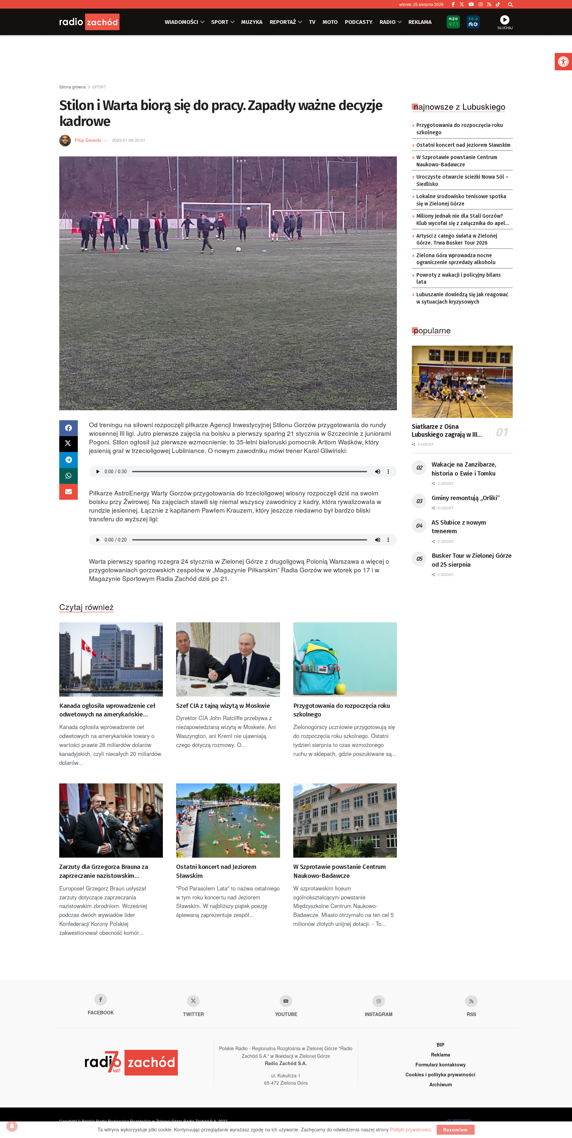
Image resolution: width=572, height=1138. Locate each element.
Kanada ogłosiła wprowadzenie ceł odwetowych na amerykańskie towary (107, 710)
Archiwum (440, 1084)
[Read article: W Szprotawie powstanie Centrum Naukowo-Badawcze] (345, 820)
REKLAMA (420, 22)
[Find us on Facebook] (453, 4)
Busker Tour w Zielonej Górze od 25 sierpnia (472, 560)
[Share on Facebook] (68, 428)
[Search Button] (510, 4)
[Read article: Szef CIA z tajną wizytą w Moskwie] (228, 659)
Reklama (440, 1054)
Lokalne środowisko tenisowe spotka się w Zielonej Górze (461, 200)
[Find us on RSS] (489, 4)
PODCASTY (358, 22)
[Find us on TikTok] (498, 4)
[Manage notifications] (12, 1126)
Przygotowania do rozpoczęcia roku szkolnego (341, 710)
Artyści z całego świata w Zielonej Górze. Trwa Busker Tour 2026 (456, 239)
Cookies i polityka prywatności (440, 1074)
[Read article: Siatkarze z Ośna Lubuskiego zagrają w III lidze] (462, 382)
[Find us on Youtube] (286, 1001)
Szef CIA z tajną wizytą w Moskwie (223, 706)
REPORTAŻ (283, 22)
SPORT (219, 22)
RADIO (388, 22)
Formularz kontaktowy (440, 1064)
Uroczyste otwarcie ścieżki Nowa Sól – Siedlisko (462, 180)
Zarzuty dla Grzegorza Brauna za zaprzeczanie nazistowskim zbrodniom (103, 871)
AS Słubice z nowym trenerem (459, 527)
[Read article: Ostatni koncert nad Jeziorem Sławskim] (228, 820)
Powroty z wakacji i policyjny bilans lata (458, 278)
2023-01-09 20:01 (128, 140)
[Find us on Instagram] (481, 4)
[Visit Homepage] (99, 22)
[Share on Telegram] (68, 460)
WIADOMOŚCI (181, 22)
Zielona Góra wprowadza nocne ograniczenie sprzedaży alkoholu (456, 259)
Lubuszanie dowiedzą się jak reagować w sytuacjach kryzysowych (462, 298)
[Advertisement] (286, 60)
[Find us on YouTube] (471, 4)
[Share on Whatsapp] (68, 476)
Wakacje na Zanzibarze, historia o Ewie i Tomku (464, 469)
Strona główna (72, 86)
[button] (563, 61)
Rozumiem (455, 1129)
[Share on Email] (68, 492)
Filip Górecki (88, 140)
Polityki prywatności (410, 1129)
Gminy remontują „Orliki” (466, 498)
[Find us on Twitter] (461, 4)
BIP (440, 1044)
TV (312, 22)
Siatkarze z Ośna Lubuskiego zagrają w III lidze (444, 431)
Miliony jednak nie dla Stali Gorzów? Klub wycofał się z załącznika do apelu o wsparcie (462, 220)
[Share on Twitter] (68, 444)
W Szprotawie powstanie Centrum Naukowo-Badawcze (339, 871)
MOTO (330, 22)
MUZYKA (251, 22)
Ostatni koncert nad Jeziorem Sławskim (216, 871)
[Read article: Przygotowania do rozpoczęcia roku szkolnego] (345, 659)
